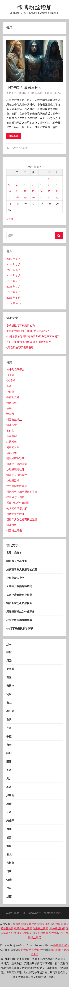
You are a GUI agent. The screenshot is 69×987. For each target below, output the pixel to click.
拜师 (9, 727)
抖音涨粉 (11, 525)
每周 (9, 845)
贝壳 (9, 660)
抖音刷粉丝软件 (15, 513)
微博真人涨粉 (61, 945)
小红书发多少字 (15, 577)
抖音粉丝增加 (40, 933)
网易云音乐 (12, 447)
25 (17, 203)
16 (57, 191)
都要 (9, 837)
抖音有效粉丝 (14, 419)
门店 (9, 871)
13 (33, 191)
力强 (9, 744)
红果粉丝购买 (40, 928)
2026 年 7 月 (13, 264)
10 (9, 191)
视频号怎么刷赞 (15, 497)
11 (17, 191)
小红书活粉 (12, 480)
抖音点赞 (11, 425)
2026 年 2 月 (13, 292)
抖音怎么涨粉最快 (16, 475)
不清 (9, 787)
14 (41, 191)
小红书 (10, 391)
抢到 (9, 753)
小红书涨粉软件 (15, 469)
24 (9, 203)
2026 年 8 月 (13, 258)
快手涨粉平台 (57, 933)
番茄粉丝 (11, 436)
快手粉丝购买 (36, 923)
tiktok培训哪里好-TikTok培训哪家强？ (27, 330)
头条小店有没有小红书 (19, 594)
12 (25, 191)
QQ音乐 (10, 380)
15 (49, 191)
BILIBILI (10, 375)
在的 (9, 719)
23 (57, 197)
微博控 (10, 685)
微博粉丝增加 (34, 7)
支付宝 (10, 430)
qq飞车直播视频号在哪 (19, 628)
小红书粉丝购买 (54, 923)
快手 (9, 408)
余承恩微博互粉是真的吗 (20, 325)
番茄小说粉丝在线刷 (18, 502)
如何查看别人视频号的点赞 (21, 569)
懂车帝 (10, 413)
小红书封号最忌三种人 (24, 87)
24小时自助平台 (15, 369)
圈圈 (9, 761)
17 (9, 197)
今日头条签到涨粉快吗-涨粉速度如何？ (28, 342)
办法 (9, 770)
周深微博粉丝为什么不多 (20, 611)
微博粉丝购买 (20, 923)
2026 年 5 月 (13, 275)
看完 (9, 677)
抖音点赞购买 (24, 933)
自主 (9, 702)
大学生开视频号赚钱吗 (19, 586)
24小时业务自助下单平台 (48, 93)
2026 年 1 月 (13, 297)
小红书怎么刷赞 (19, 148)
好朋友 (10, 795)
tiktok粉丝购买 (57, 928)
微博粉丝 (11, 402)
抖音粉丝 (26, 949)
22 (49, 197)
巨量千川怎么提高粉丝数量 (21, 519)
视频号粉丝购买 (23, 928)
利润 (9, 694)
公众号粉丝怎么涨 (16, 508)
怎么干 (10, 820)
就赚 (9, 803)
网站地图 (55, 949)
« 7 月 (9, 219)
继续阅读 (13, 136)
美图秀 (10, 668)
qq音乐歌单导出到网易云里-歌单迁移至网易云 (33, 336)
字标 (9, 652)
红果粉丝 (11, 441)
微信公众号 (12, 397)
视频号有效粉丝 (15, 458)
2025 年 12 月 (14, 303)
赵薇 (9, 896)
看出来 (10, 711)
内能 (9, 829)
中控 (9, 736)
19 (25, 197)
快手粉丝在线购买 (16, 486)
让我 (9, 812)
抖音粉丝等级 (14, 530)
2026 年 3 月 (13, 286)
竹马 (9, 888)
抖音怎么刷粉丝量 (16, 463)
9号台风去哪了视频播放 (20, 347)
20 (33, 197)
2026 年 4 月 (13, 281)
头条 (9, 386)
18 (17, 197)
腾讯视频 (11, 452)
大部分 (10, 862)
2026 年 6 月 (13, 270)
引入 (9, 854)
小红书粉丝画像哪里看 (19, 619)
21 (41, 197)
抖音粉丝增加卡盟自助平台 (21, 491)
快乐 (9, 879)
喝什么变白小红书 (16, 561)
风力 (9, 778)
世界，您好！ (14, 552)
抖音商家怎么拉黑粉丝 (19, 603)
